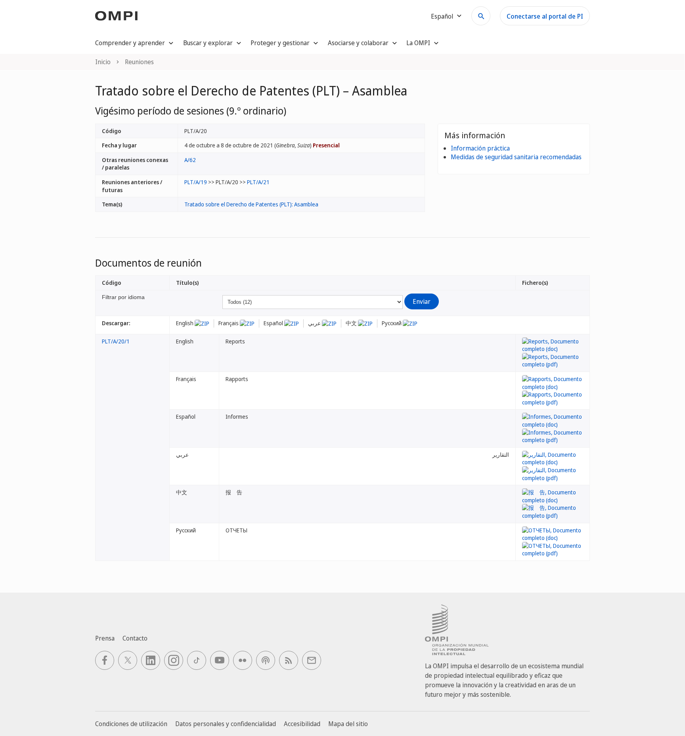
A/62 (190, 160)
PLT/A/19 (195, 182)
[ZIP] (202, 323)
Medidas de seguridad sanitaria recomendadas (516, 157)
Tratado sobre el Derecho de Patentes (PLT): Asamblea (251, 204)
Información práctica (480, 148)
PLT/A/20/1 (116, 341)
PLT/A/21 (258, 182)
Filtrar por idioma (123, 297)
